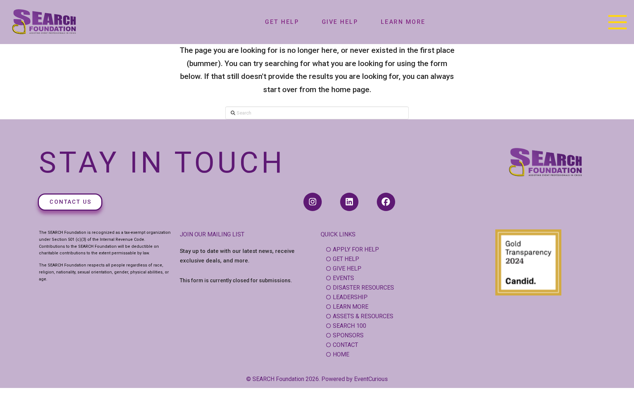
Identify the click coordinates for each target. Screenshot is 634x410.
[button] (617, 22)
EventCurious (371, 378)
